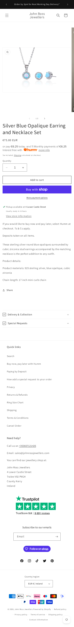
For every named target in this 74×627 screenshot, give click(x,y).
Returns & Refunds (17, 394)
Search (10, 356)
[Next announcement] (67, 4)
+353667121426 (27, 445)
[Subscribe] (56, 537)
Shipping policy (55, 614)
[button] (7, 15)
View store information (18, 216)
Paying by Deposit (17, 371)
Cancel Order (14, 425)
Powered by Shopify (42, 609)
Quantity (7, 160)
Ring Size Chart (15, 402)
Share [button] (10, 290)
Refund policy (60, 609)
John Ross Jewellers (24, 609)
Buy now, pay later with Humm (24, 363)
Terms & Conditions (18, 417)
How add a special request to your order (29, 379)
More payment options (37, 197)
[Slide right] (44, 118)
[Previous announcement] (6, 4)
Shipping (17, 155)
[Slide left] (29, 118)
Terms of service (38, 614)
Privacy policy (21, 614)
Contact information (38, 619)
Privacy (11, 387)
